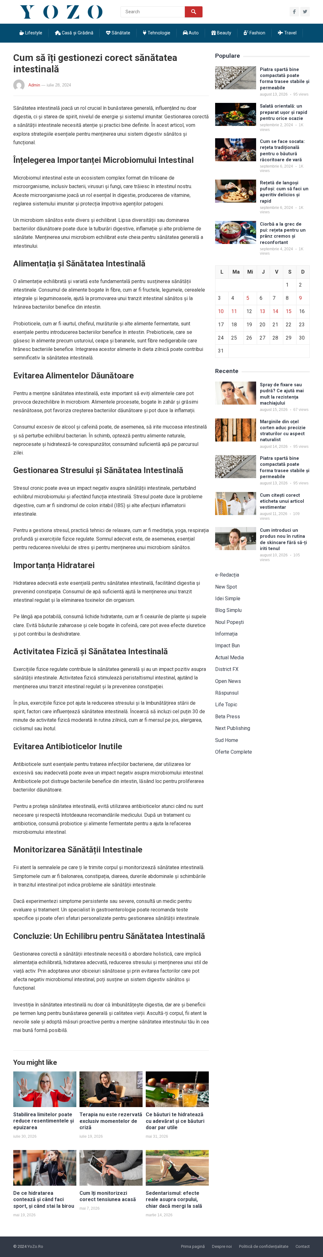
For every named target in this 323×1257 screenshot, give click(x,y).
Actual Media (229, 658)
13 (262, 311)
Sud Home (226, 740)
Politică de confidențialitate (263, 1246)
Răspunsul (226, 693)
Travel (290, 33)
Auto (193, 33)
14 (275, 311)
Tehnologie (158, 33)
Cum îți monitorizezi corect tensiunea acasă (107, 1196)
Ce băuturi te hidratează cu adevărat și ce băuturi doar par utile (175, 1121)
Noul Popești (229, 622)
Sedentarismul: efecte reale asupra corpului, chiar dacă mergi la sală (174, 1199)
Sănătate (120, 33)
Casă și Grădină (77, 33)
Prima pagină (193, 1246)
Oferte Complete (233, 752)
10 (221, 311)
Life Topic (226, 705)
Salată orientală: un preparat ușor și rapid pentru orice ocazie (283, 112)
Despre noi (222, 1246)
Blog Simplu (228, 610)
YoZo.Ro (35, 1246)
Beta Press (227, 717)
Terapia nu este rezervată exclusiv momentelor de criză (110, 1121)
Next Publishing (232, 728)
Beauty (223, 33)
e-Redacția (227, 575)
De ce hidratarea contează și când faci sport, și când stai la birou (43, 1199)
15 (288, 311)
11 (234, 311)
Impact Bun (227, 646)
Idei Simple (227, 599)
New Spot (226, 587)
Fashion (256, 33)
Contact (303, 1246)
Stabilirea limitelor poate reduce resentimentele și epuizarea (43, 1121)
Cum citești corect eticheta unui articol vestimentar (282, 501)
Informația (226, 634)
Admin (34, 85)
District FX (226, 669)
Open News (228, 681)
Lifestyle (33, 33)
